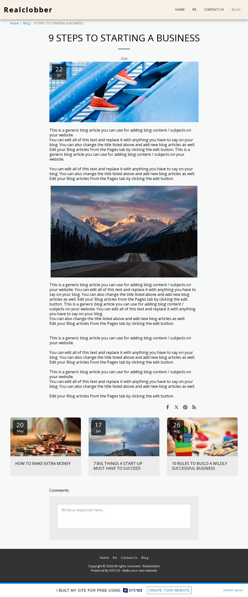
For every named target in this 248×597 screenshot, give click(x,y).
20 (20, 426)
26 (176, 426)
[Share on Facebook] (167, 407)
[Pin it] (185, 407)
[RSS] (194, 407)
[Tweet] (176, 407)
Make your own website (140, 570)
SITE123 (114, 570)
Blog (26, 23)
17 (98, 426)
